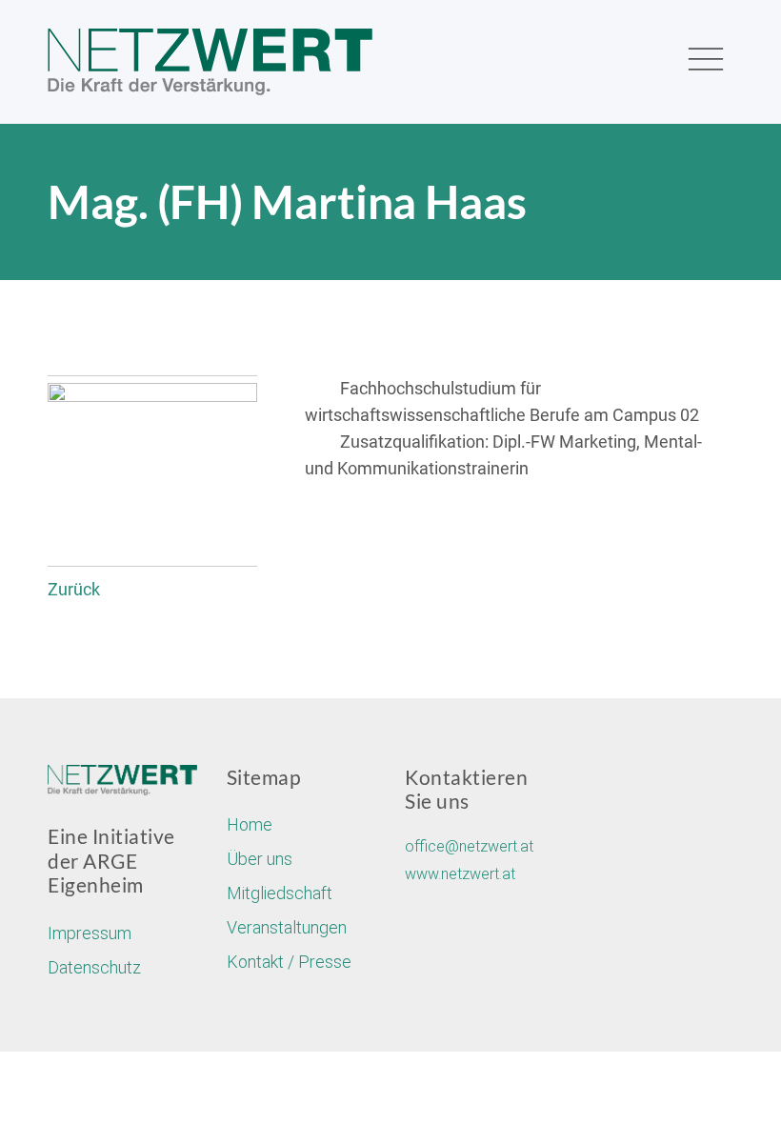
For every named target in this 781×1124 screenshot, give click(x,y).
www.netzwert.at (460, 874)
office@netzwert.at (469, 846)
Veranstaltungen (287, 927)
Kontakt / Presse (289, 962)
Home (249, 824)
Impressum (89, 933)
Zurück (74, 589)
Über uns (259, 859)
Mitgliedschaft (279, 893)
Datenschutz (94, 967)
